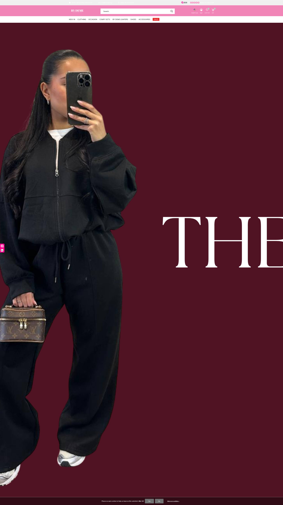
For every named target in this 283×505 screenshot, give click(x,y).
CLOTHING (81, 19)
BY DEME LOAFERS (120, 19)
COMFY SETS (104, 19)
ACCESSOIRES (144, 19)
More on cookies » (173, 501)
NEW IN (72, 19)
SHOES (133, 19)
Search (172, 11)
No (159, 501)
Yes (149, 501)
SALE (156, 19)
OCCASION (92, 19)
